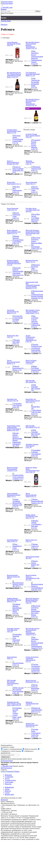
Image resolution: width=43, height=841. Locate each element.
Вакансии (8, 784)
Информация (9, 787)
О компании (9, 777)
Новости (8, 791)
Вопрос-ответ (9, 794)
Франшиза (4, 800)
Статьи (7, 793)
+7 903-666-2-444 (6, 7)
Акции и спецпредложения (12, 749)
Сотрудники (9, 782)
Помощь (3, 9)
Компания (8, 775)
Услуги (7, 778)
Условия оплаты (10, 780)
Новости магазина (31, 749)
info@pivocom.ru (6, 768)
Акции (7, 789)
